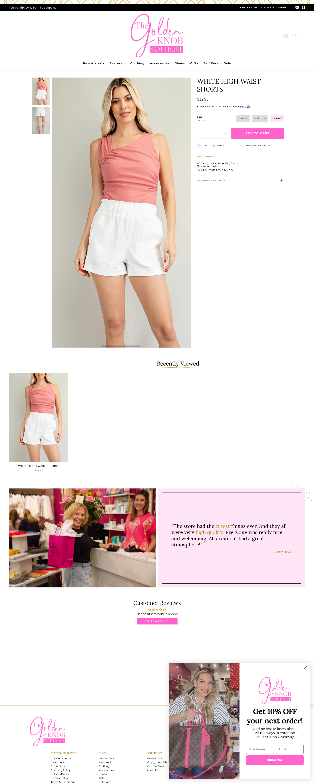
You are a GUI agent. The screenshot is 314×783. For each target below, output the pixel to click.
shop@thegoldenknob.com (164, 762)
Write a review (157, 621)
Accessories (106, 770)
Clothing (104, 766)
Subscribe (275, 760)
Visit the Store (248, 7)
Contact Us (267, 7)
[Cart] (303, 36)
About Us (152, 770)
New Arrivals (106, 758)
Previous (52, 213)
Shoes (103, 773)
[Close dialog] (306, 667)
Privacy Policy (59, 777)
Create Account (61, 758)
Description (206, 156)
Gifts (101, 777)
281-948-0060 (155, 758)
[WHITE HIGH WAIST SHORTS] (38, 417)
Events (282, 7)
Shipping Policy (61, 770)
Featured (105, 762)
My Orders (57, 762)
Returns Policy (60, 773)
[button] (294, 36)
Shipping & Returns (211, 180)
